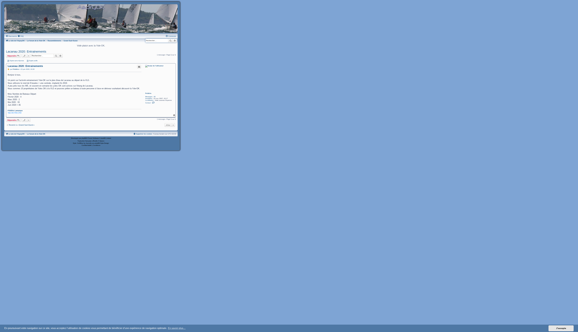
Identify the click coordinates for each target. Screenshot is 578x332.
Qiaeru (102, 141)
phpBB (84, 138)
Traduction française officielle (88, 141)
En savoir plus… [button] (177, 328)
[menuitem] (21, 36)
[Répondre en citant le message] (139, 67)
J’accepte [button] (561, 328)
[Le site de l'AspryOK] (91, 7)
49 (154, 96)
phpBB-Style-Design (102, 143)
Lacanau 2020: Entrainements (26, 51)
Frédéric (148, 93)
